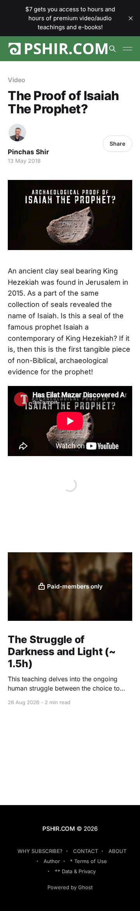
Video (16, 80)
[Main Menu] (127, 49)
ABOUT (117, 851)
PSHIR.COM (58, 828)
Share (117, 143)
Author (52, 861)
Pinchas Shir (28, 152)
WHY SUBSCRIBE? (40, 851)
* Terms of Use (88, 861)
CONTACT (85, 851)
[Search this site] (112, 48)
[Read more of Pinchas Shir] (17, 132)
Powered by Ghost (70, 887)
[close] (130, 18)
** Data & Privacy (75, 871)
